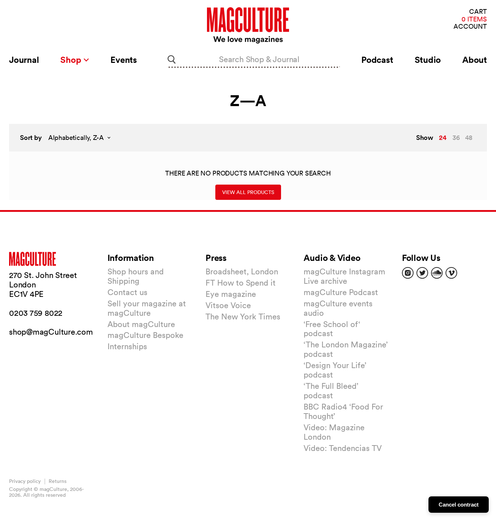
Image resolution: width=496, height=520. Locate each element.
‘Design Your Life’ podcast (335, 369)
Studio (428, 59)
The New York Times (243, 316)
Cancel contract (459, 504)
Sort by (31, 137)
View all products (248, 192)
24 (443, 137)
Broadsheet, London (242, 271)
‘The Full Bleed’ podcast (331, 390)
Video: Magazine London (334, 432)
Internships (127, 346)
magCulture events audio (338, 308)
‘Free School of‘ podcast (332, 328)
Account (470, 27)
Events (123, 59)
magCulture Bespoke (145, 335)
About (474, 59)
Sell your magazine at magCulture (146, 308)
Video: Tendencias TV (343, 448)
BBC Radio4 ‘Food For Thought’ (343, 411)
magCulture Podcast (341, 292)
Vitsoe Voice (228, 305)
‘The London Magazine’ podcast (346, 349)
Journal (24, 59)
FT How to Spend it (241, 282)
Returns (57, 481)
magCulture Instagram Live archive (344, 276)
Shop (71, 59)
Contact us (127, 292)
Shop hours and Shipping (135, 276)
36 (456, 137)
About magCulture (141, 324)
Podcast (377, 59)
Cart (478, 12)
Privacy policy (25, 481)
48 (468, 137)
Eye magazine (231, 294)
